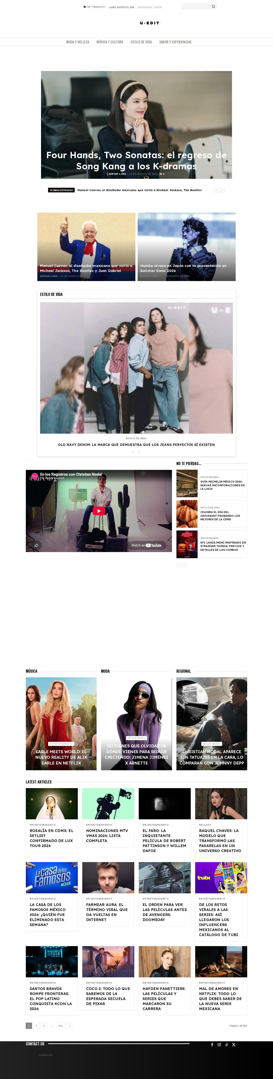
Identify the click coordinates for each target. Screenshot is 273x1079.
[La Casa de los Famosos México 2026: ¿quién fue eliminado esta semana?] (52, 877)
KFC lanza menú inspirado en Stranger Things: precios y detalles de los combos (223, 546)
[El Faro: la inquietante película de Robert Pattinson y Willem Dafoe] (165, 803)
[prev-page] (133, 452)
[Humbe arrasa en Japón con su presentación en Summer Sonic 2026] (187, 247)
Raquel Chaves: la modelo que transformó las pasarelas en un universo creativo (220, 840)
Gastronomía (209, 477)
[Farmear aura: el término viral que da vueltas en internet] (108, 877)
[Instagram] (219, 1045)
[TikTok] (226, 1045)
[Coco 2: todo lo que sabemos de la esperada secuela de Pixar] (108, 961)
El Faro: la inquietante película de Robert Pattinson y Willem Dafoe (164, 840)
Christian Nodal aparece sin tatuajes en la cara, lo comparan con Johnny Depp (212, 757)
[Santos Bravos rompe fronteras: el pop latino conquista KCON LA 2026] (52, 961)
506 (60, 1025)
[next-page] (138, 452)
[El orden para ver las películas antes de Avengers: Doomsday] (165, 877)
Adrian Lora (117, 173)
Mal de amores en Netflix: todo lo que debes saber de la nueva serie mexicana (220, 998)
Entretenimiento (136, 145)
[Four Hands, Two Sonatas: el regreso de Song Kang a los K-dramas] (136, 125)
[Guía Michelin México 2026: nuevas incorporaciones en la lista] (187, 483)
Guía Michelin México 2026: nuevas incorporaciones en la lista (222, 485)
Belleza (205, 825)
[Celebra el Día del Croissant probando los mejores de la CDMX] (187, 514)
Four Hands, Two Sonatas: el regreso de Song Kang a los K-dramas (136, 160)
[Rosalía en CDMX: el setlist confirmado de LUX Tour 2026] (52, 803)
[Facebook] (212, 1045)
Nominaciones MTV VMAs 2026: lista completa (107, 835)
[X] (234, 1045)
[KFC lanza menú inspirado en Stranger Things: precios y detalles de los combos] (187, 544)
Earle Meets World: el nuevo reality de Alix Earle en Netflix (61, 757)
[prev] (216, 190)
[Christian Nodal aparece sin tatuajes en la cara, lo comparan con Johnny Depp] (211, 723)
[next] (222, 190)
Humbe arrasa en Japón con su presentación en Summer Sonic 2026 (128, 190)
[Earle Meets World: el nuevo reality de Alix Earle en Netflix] (61, 723)
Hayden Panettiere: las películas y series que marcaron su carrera (164, 998)
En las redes (136, 738)
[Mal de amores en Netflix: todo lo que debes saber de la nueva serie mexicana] (221, 961)
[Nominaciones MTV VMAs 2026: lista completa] (108, 803)
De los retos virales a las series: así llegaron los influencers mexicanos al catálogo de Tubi (218, 919)
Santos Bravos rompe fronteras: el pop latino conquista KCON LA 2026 (51, 998)
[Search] (213, 6)
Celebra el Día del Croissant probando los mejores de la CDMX (220, 515)
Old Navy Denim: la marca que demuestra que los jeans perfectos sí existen (136, 445)
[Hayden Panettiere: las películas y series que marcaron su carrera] (165, 961)
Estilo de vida (136, 438)
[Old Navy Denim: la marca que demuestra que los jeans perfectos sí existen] (136, 368)
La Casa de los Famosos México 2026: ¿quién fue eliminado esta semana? (48, 914)
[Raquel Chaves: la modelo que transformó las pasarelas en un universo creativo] (221, 803)
